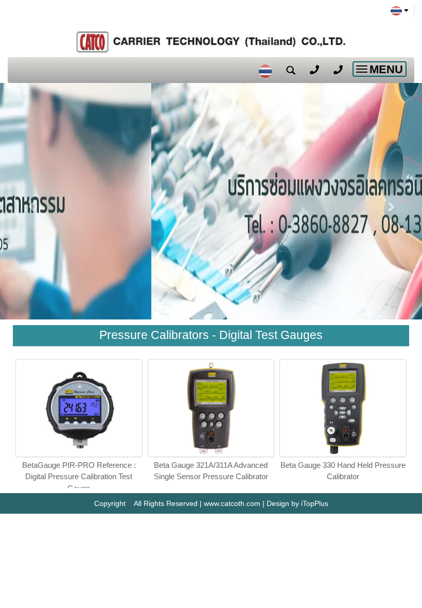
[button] (31, 201)
